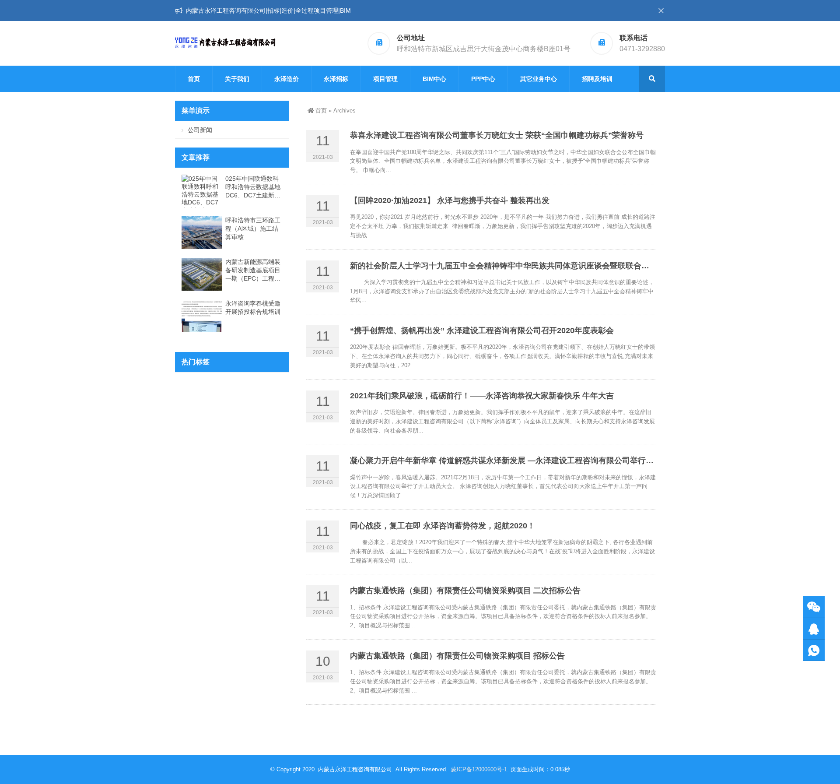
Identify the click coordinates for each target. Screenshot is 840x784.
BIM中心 (434, 78)
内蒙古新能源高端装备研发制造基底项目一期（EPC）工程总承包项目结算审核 (252, 270)
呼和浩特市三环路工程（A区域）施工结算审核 (252, 228)
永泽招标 (336, 78)
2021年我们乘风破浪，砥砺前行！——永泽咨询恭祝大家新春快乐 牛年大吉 (482, 395)
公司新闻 (200, 130)
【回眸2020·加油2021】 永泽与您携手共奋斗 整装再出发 (450, 200)
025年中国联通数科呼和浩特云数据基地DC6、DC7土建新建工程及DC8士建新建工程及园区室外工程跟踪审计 (252, 187)
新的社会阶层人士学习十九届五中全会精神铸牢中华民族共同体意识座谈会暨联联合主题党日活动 (519, 265)
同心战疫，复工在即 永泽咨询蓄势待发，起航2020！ (442, 525)
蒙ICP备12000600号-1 (479, 769)
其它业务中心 (538, 78)
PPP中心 (483, 78)
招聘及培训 (597, 78)
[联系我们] (814, 629)
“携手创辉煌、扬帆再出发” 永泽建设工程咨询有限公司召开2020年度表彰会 (482, 330)
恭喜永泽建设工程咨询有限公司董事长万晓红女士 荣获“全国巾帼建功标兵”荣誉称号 (497, 135)
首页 (194, 78)
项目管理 (385, 78)
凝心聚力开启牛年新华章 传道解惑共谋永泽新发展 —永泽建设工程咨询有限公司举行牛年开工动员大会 (529, 460)
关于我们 (237, 78)
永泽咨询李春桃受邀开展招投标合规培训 (252, 307)
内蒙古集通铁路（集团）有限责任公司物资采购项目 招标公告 (457, 655)
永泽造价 (286, 78)
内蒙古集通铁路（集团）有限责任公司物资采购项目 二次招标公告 (465, 590)
